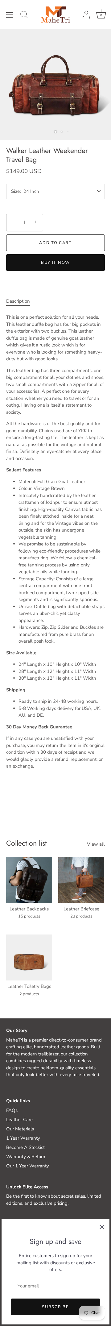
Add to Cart (55, 243)
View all (96, 844)
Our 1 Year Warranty (27, 1166)
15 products (29, 916)
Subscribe (55, 1307)
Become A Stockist (25, 1147)
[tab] (21, 301)
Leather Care (19, 1120)
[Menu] (10, 15)
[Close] (102, 1227)
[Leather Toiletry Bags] (29, 957)
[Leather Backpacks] (29, 880)
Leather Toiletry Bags (29, 986)
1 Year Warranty (23, 1138)
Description (18, 301)
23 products (81, 916)
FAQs (12, 1110)
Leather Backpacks (29, 909)
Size (15, 191)
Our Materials (20, 1129)
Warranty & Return (25, 1157)
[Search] (24, 15)
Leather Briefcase (81, 909)
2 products (29, 994)
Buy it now (55, 262)
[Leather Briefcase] (81, 880)
